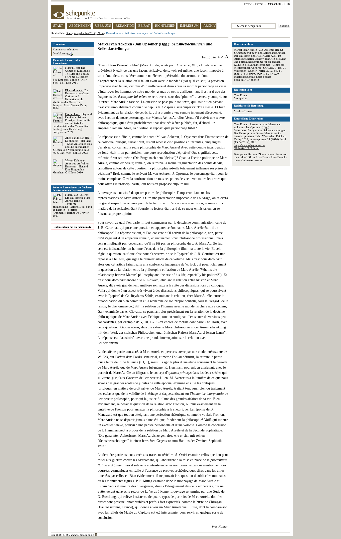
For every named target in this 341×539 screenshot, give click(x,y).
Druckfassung (61, 53)
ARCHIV (209, 25)
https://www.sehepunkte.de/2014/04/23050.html (249, 147)
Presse (248, 4)
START (58, 25)
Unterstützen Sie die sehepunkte (72, 226)
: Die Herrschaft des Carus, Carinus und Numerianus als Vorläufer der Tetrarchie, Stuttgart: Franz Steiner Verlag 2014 (71, 99)
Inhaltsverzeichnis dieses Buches (252, 76)
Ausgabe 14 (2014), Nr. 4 (89, 33)
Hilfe (287, 4)
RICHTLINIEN (165, 25)
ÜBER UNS (103, 25)
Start (69, 33)
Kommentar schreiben (65, 49)
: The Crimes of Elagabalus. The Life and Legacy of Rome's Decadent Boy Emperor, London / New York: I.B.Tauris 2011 (71, 75)
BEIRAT (144, 25)
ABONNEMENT (80, 25)
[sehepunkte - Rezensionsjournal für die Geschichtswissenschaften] (170, 12)
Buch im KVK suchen (246, 79)
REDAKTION (125, 25)
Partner (259, 4)
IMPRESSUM (189, 25)
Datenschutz (274, 4)
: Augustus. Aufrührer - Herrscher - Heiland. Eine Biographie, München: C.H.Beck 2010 (72, 166)
